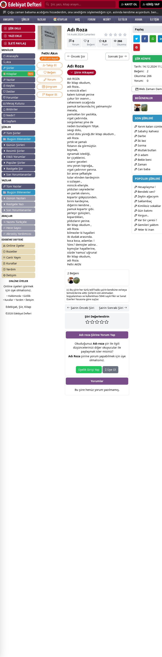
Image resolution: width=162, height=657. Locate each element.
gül (80, 213)
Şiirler (10, 68)
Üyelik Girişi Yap (88, 369)
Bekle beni (144, 160)
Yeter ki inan (145, 229)
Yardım (11, 269)
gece (79, 162)
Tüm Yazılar (14, 186)
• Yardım (18, 300)
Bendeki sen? (146, 192)
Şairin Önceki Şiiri (82, 308)
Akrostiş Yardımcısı (18, 234)
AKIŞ (77, 19)
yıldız (70, 189)
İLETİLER (122, 19)
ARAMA (138, 19)
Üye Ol (111, 369)
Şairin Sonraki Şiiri (111, 308)
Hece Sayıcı (13, 228)
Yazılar (10, 80)
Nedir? (10, 115)
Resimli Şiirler (15, 151)
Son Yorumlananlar (19, 174)
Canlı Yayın (13, 257)
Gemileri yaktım (147, 225)
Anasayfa (12, 56)
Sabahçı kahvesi (148, 131)
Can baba (143, 169)
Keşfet (10, 85)
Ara (8, 62)
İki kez (141, 141)
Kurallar (11, 263)
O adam (142, 155)
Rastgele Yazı (15, 204)
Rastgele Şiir (14, 168)
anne (75, 173)
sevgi (70, 130)
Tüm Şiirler (13, 133)
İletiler (10, 91)
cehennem (74, 102)
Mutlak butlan (146, 150)
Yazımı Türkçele (16, 222)
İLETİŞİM (154, 19)
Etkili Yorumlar (15, 157)
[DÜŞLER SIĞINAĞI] (70, 280)
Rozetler (11, 251)
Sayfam (11, 121)
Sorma (141, 145)
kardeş (89, 177)
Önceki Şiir (77, 56)
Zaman (142, 164)
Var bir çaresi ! (147, 220)
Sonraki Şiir (116, 56)
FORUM (91, 19)
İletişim (11, 275)
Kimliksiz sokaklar (149, 206)
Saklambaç (144, 201)
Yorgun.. (143, 215)
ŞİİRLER (25, 19)
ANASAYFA (8, 19)
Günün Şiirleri (15, 145)
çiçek (74, 158)
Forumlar (12, 97)
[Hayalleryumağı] (76, 280)
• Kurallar (8, 300)
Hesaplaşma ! (146, 187)
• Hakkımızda (14, 296)
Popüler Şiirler (15, 162)
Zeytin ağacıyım (147, 196)
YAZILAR (41, 19)
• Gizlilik (26, 296)
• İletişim (29, 300)
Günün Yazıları (16, 198)
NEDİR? (107, 19)
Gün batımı (145, 210)
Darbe (141, 136)
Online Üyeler (15, 245)
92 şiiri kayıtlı (50, 58)
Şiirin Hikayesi (84, 72)
